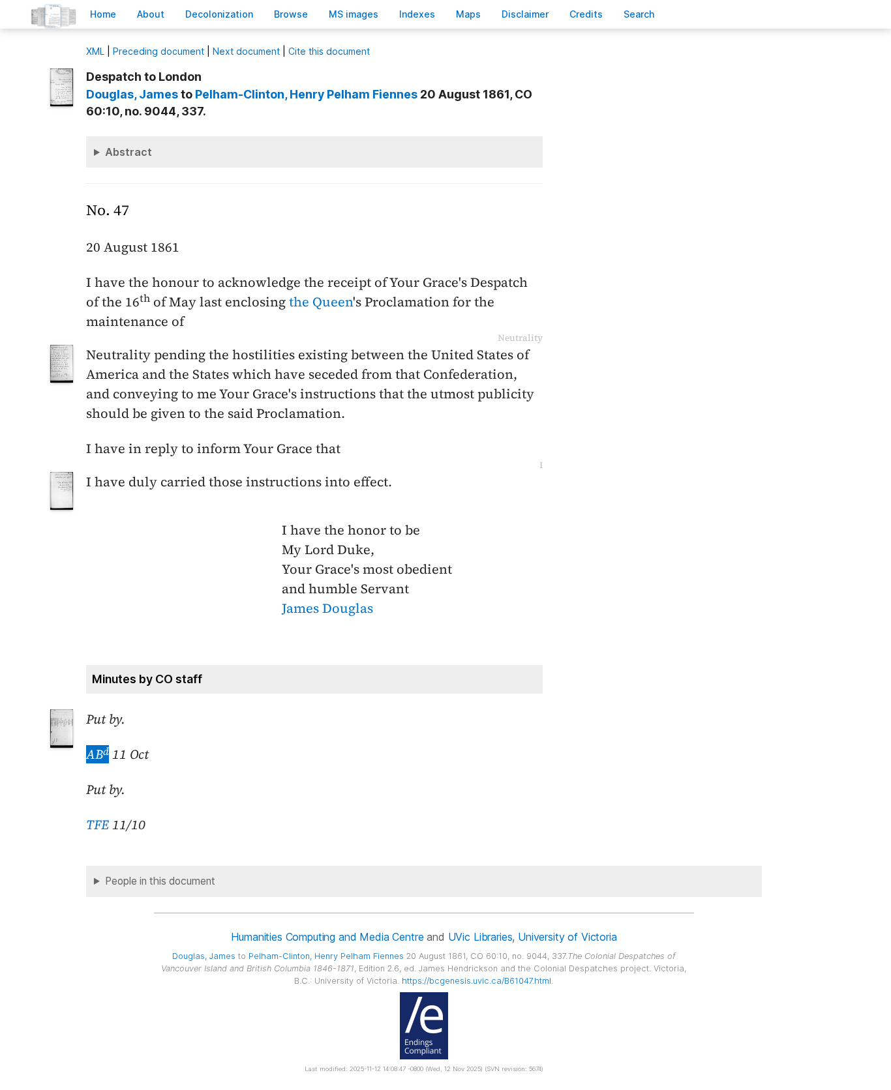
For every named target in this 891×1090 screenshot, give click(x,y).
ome (103, 14)
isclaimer (525, 14)
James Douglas (327, 608)
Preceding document (158, 51)
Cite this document (329, 51)
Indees (417, 14)
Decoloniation (219, 14)
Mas (468, 14)
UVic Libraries (480, 936)
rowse (291, 14)
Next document (246, 51)
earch (639, 14)
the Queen (321, 302)
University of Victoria (567, 936)
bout (150, 14)
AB (97, 754)
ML (95, 51)
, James (132, 94)
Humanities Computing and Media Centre (327, 936)
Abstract (128, 151)
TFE (97, 825)
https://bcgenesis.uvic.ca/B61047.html (476, 981)
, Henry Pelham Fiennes (306, 94)
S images (353, 14)
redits (586, 14)
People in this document (160, 881)
